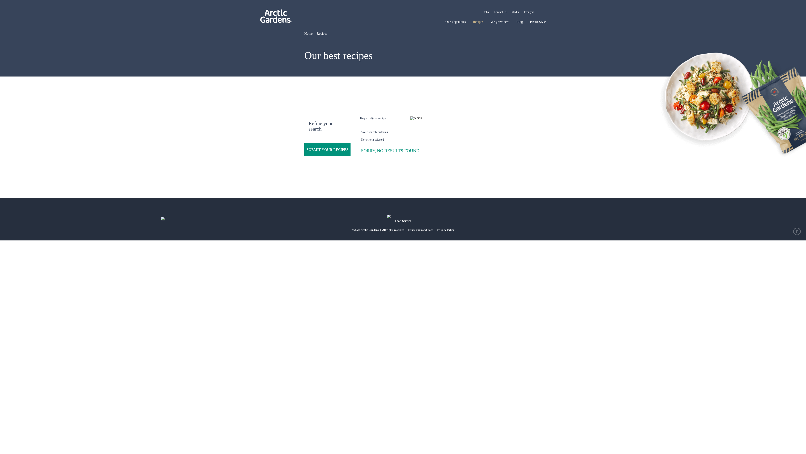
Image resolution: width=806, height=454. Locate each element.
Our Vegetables (455, 22)
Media (515, 12)
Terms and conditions (420, 229)
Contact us (500, 12)
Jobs (486, 12)
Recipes (478, 22)
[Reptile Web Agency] (797, 231)
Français (529, 12)
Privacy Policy (445, 229)
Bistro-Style (538, 22)
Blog (519, 22)
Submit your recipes (327, 150)
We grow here (500, 22)
